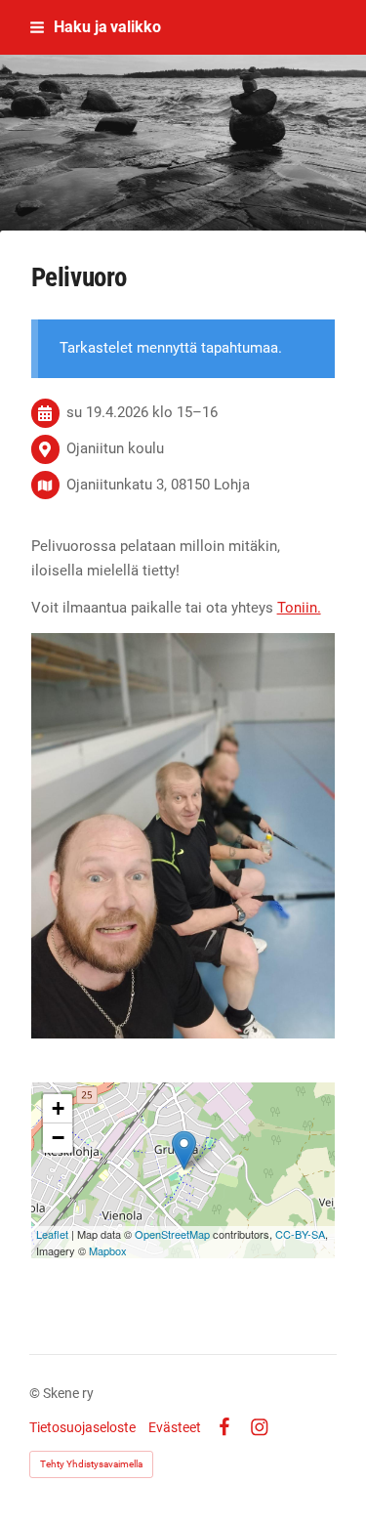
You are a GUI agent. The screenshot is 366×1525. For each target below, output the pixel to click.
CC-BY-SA (300, 1234)
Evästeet (174, 1427)
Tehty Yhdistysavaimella (91, 1464)
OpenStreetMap (172, 1234)
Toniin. (299, 607)
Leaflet (52, 1234)
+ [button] (58, 1108)
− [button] (58, 1137)
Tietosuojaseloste (82, 1427)
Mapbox (108, 1250)
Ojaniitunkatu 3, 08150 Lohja (158, 484)
